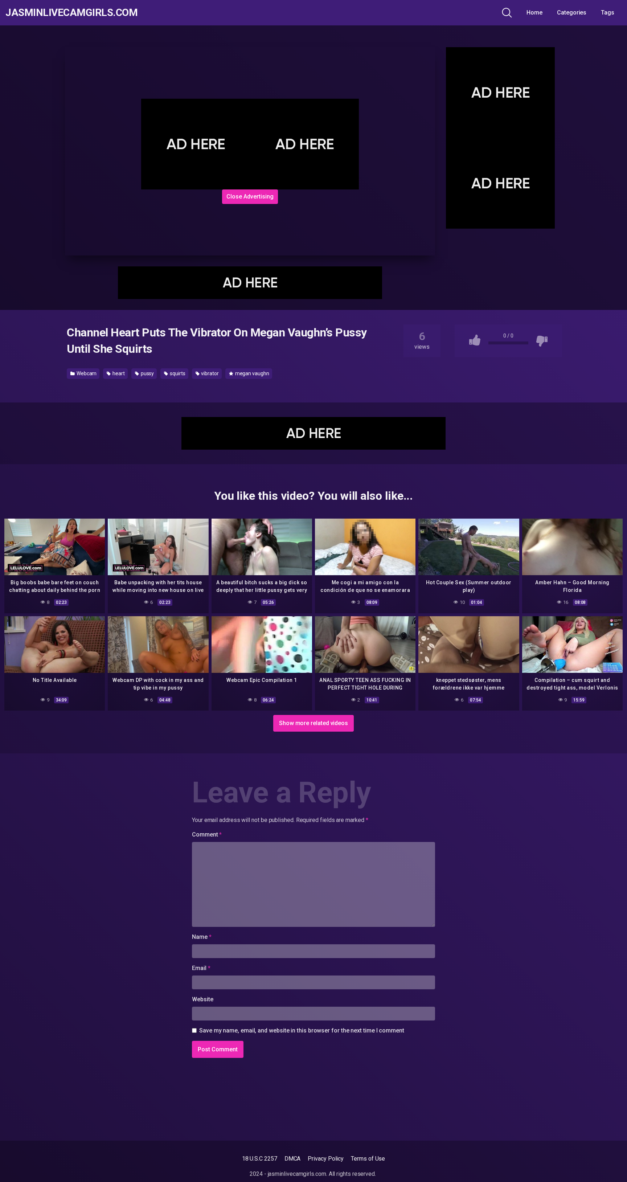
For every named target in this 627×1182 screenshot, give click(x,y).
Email (201, 968)
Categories (571, 12)
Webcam (86, 373)
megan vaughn (251, 373)
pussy (147, 373)
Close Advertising (250, 196)
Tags (607, 12)
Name (202, 936)
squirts (177, 373)
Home (534, 12)
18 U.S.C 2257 (259, 1158)
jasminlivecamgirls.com (71, 13)
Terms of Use (368, 1158)
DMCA (292, 1158)
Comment (207, 834)
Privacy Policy (326, 1158)
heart (118, 373)
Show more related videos (313, 723)
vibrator (209, 373)
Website (202, 999)
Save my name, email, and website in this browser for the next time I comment (301, 1030)
